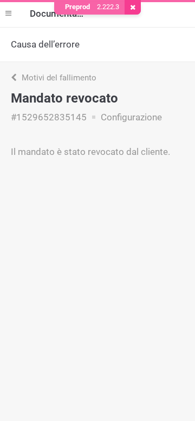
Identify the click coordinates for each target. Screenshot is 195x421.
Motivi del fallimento (58, 78)
